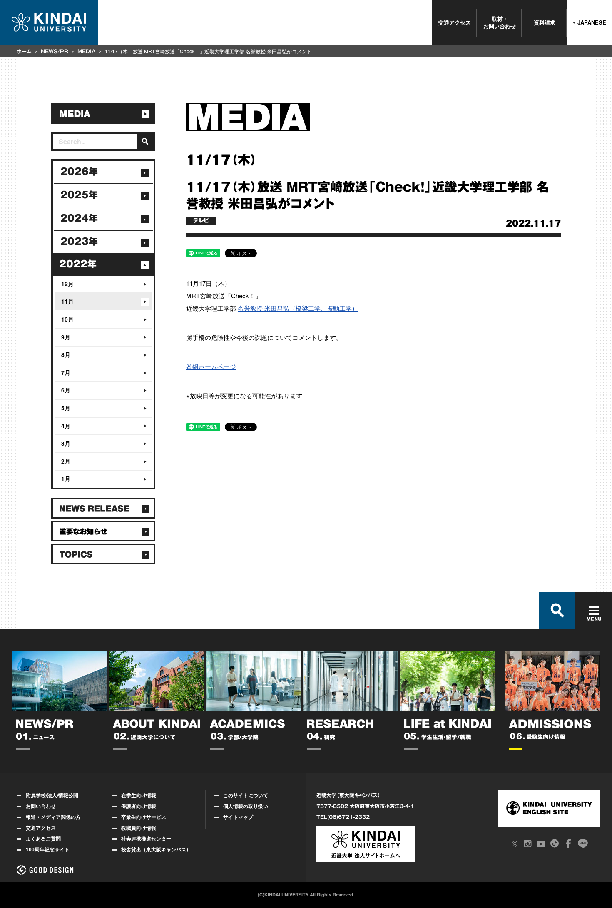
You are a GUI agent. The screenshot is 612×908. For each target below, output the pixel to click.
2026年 (79, 171)
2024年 (79, 218)
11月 (67, 301)
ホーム (24, 51)
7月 (65, 372)
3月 (65, 443)
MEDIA (86, 51)
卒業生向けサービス (143, 817)
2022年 (78, 264)
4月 (65, 426)
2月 (65, 461)
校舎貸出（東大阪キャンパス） (156, 849)
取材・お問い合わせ (499, 22)
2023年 (79, 241)
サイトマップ (238, 817)
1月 (65, 478)
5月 (65, 408)
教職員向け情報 (138, 827)
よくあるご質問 (43, 838)
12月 (67, 283)
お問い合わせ (41, 806)
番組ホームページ (211, 366)
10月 (67, 319)
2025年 (79, 195)
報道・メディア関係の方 (53, 817)
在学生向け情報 (138, 795)
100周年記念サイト (48, 849)
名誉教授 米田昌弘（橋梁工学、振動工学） (298, 308)
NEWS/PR (54, 51)
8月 (65, 354)
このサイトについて (245, 795)
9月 (65, 337)
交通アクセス (454, 22)
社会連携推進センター (146, 838)
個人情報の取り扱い (245, 806)
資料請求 (544, 22)
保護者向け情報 (138, 806)
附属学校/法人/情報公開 (52, 795)
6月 (65, 390)
